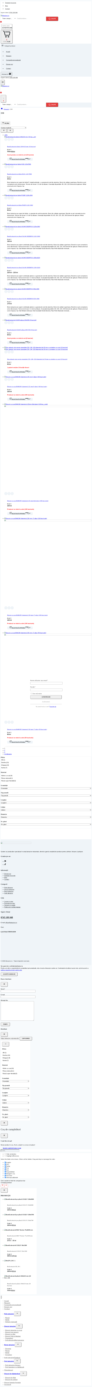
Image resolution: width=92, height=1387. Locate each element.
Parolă (36, 687)
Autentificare (46, 697)
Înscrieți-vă (53, 706)
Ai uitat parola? (46, 701)
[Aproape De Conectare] (4, 1123)
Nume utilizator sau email (42, 680)
